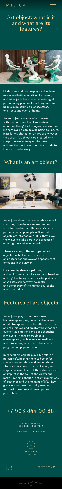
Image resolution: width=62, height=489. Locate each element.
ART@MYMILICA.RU (31, 432)
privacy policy (47, 467)
